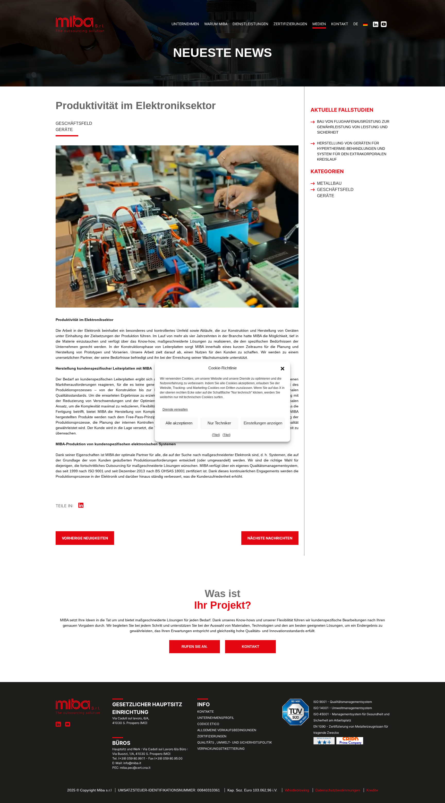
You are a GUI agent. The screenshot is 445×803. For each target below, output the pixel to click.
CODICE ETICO (208, 724)
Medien (319, 24)
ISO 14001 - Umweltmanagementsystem (342, 708)
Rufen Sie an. (195, 646)
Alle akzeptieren (179, 423)
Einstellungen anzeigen (263, 423)
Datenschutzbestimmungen (337, 790)
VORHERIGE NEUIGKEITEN (85, 538)
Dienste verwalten (175, 409)
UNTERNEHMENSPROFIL (215, 718)
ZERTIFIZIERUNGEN (290, 24)
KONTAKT (250, 646)
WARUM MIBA (215, 24)
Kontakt (339, 24)
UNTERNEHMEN (185, 24)
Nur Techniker (219, 423)
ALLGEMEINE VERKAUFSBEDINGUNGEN (226, 730)
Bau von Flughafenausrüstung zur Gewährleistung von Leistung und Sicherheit (353, 126)
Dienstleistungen (250, 24)
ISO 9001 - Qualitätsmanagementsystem (342, 702)
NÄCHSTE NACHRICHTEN (269, 538)
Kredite (372, 790)
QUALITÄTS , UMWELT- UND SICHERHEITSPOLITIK (234, 742)
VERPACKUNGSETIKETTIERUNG (221, 748)
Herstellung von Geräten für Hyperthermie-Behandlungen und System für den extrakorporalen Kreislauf (351, 151)
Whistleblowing (297, 790)
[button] (282, 368)
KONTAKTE (205, 711)
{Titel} (216, 435)
